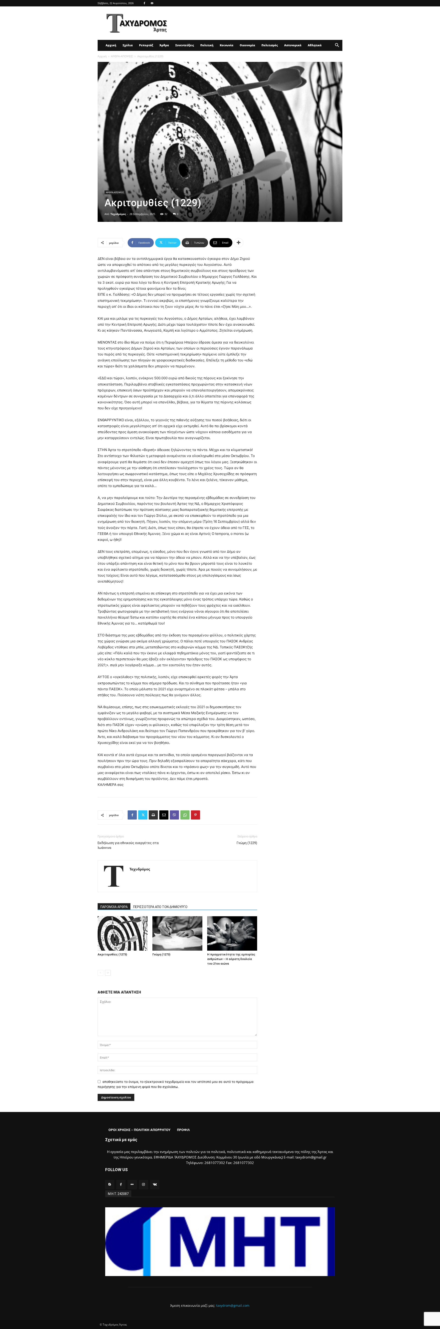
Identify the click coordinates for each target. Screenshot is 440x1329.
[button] (336, 46)
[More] (238, 242)
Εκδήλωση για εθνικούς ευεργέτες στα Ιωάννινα (128, 845)
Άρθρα (164, 45)
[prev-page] (100, 973)
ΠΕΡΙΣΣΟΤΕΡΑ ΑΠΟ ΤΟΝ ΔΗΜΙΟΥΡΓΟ (160, 907)
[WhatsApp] (185, 815)
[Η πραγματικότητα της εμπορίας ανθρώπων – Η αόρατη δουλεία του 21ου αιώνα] (232, 933)
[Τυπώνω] (153, 815)
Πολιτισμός (269, 45)
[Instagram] (143, 1184)
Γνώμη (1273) (161, 954)
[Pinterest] (195, 815)
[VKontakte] (154, 1184)
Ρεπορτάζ (146, 45)
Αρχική (111, 45)
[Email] (163, 815)
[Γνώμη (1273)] (177, 933)
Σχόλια (128, 45)
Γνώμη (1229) (246, 843)
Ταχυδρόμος (118, 214)
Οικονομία (247, 45)
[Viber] (174, 815)
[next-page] (108, 973)
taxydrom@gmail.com (232, 1305)
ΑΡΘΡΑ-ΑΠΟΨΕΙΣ (122, 56)
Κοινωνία (226, 45)
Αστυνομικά (292, 45)
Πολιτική (206, 45)
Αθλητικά (315, 45)
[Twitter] (142, 815)
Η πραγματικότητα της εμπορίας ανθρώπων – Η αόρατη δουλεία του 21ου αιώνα (231, 959)
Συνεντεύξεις (184, 45)
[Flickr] (132, 1184)
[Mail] (151, 3)
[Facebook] (144, 3)
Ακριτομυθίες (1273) (112, 954)
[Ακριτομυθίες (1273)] (123, 933)
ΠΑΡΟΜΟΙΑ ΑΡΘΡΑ (114, 907)
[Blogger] (109, 1184)
